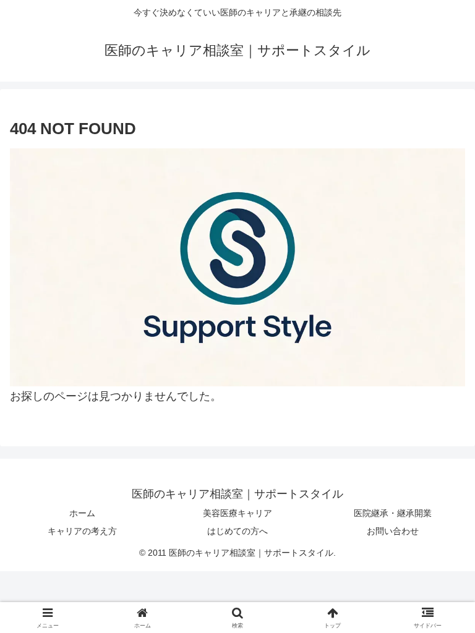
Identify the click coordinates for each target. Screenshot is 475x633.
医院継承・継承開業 (393, 513)
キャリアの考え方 (82, 531)
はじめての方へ (237, 531)
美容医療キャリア (237, 513)
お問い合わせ (393, 531)
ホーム (82, 513)
